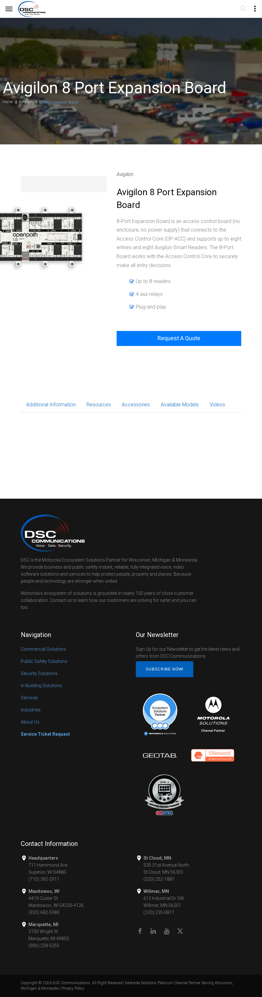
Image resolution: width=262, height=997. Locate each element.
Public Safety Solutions (44, 661)
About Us (30, 722)
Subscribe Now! (164, 669)
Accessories (136, 405)
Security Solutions (39, 673)
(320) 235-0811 (158, 912)
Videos (217, 405)
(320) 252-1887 (158, 879)
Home (7, 102)
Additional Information (51, 405)
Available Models (180, 405)
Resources (99, 405)
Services (29, 697)
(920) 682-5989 (43, 912)
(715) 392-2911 (43, 879)
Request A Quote (179, 338)
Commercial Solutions (43, 649)
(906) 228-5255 (43, 945)
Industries (31, 709)
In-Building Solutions (41, 685)
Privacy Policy (72, 988)
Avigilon (26, 102)
